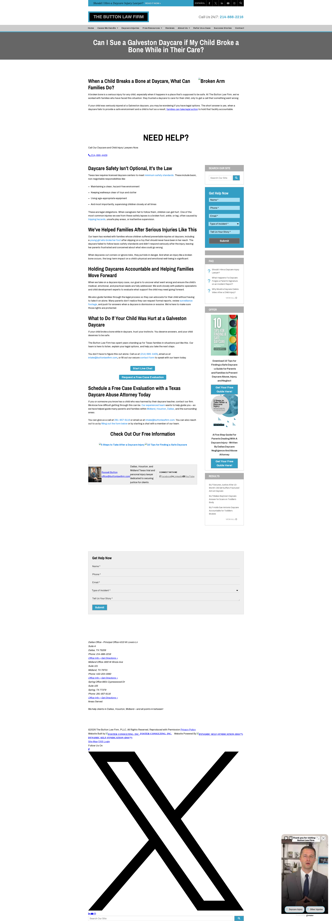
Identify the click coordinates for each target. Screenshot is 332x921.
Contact (239, 28)
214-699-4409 (99, 155)
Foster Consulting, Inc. (156, 733)
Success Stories (223, 28)
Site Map (93, 741)
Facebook (166, 476)
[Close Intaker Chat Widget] (323, 838)
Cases (106, 28)
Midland (151, 409)
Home (91, 28)
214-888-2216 (231, 17)
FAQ (211, 261)
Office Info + (94, 658)
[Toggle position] (318, 838)
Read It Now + (153, 3)
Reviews (170, 28)
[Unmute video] (286, 838)
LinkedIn (178, 476)
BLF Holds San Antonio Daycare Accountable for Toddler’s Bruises (224, 510)
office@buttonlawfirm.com (116, 476)
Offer (213, 309)
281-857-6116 (122, 420)
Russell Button (109, 472)
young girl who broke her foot (105, 240)
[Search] (240, 3)
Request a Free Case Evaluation (143, 377)
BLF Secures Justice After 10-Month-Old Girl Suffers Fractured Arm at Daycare (224, 488)
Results (214, 476)
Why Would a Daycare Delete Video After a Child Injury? (224, 291)
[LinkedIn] (222, 3)
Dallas (170, 409)
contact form (147, 357)
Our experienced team (153, 405)
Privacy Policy (188, 729)
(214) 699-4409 (149, 354)
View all (230, 298)
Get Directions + (109, 658)
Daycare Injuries (130, 28)
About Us (183, 28)
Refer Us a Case (202, 28)
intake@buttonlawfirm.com (102, 357)
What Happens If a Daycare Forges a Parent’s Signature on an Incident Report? (223, 281)
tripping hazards (97, 219)
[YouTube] (228, 3)
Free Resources (151, 28)
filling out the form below (114, 423)
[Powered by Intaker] (310, 915)
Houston (161, 409)
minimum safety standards (159, 175)
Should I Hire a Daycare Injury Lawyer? (224, 271)
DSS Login (104, 741)
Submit (224, 240)
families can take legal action (182, 109)
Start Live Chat (142, 368)
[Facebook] (209, 3)
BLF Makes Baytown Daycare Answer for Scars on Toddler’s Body (222, 499)
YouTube (189, 476)
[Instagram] (234, 3)
